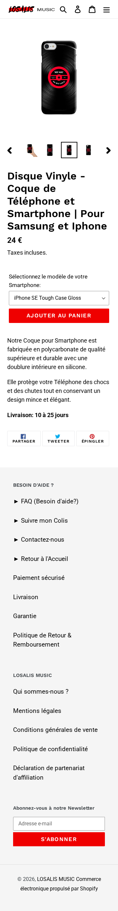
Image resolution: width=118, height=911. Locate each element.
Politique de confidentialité (50, 749)
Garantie (24, 616)
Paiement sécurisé (39, 578)
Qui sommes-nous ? (41, 691)
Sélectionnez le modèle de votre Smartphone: (48, 280)
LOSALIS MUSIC (55, 879)
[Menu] (106, 9)
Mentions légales (37, 711)
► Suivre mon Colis (40, 520)
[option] (30, 150)
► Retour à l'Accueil (40, 559)
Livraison (25, 597)
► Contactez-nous (38, 539)
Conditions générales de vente (55, 730)
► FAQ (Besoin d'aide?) (46, 501)
